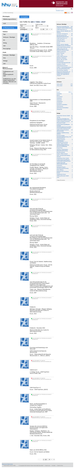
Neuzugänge (7, 48)
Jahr (4, 45)
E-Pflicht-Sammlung (8, 12)
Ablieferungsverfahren (9, 19)
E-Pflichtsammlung (8, 27)
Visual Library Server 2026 (9, 465)
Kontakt (53, 465)
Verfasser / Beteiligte (9, 37)
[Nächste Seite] (49, 29)
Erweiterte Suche (60, 10)
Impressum (4, 464)
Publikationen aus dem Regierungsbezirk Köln (8, 74)
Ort (4, 40)
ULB (4, 23)
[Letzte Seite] (51, 29)
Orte (4, 58)
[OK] (71, 9)
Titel (4, 34)
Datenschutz (10, 464)
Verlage (5, 60)
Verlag (5, 43)
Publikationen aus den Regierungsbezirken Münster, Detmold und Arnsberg (9, 81)
